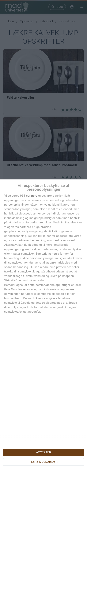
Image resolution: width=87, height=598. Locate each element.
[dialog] (43, 388)
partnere (31, 195)
